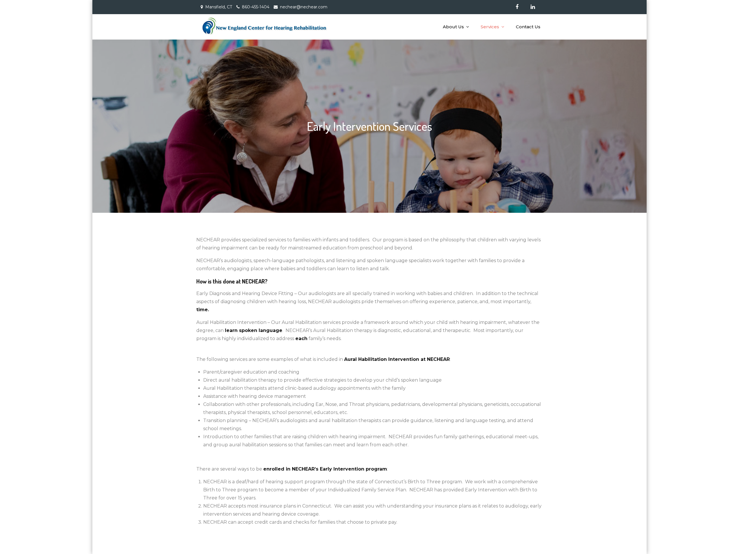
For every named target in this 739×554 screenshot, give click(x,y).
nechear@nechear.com (303, 7)
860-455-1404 (255, 7)
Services (490, 26)
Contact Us (528, 26)
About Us (453, 26)
